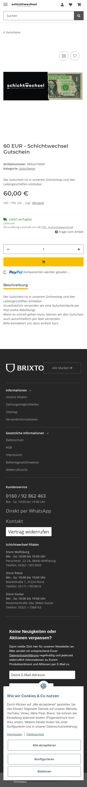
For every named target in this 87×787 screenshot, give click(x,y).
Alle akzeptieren (44, 745)
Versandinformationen (22, 419)
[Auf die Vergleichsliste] (63, 55)
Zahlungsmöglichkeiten (22, 404)
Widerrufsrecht (16, 470)
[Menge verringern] (8, 249)
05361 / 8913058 (29, 565)
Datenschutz (15, 440)
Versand (38, 203)
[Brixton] (27, 368)
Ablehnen (44, 771)
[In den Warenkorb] (6, 44)
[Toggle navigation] (5, 2)
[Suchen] (79, 15)
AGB (9, 447)
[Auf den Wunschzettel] (74, 55)
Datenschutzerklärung (24, 655)
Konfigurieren (44, 759)
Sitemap (12, 412)
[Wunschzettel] (70, 4)
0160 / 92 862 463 (26, 496)
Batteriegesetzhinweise (22, 462)
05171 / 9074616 (29, 586)
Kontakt (14, 521)
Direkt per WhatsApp (28, 511)
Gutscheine (27, 169)
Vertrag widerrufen (28, 531)
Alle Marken (61, 368)
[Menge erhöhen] (78, 249)
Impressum (14, 455)
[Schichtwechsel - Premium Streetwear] (24, 4)
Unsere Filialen (16, 397)
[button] (62, 4)
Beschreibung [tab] (15, 285)
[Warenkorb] (79, 4)
